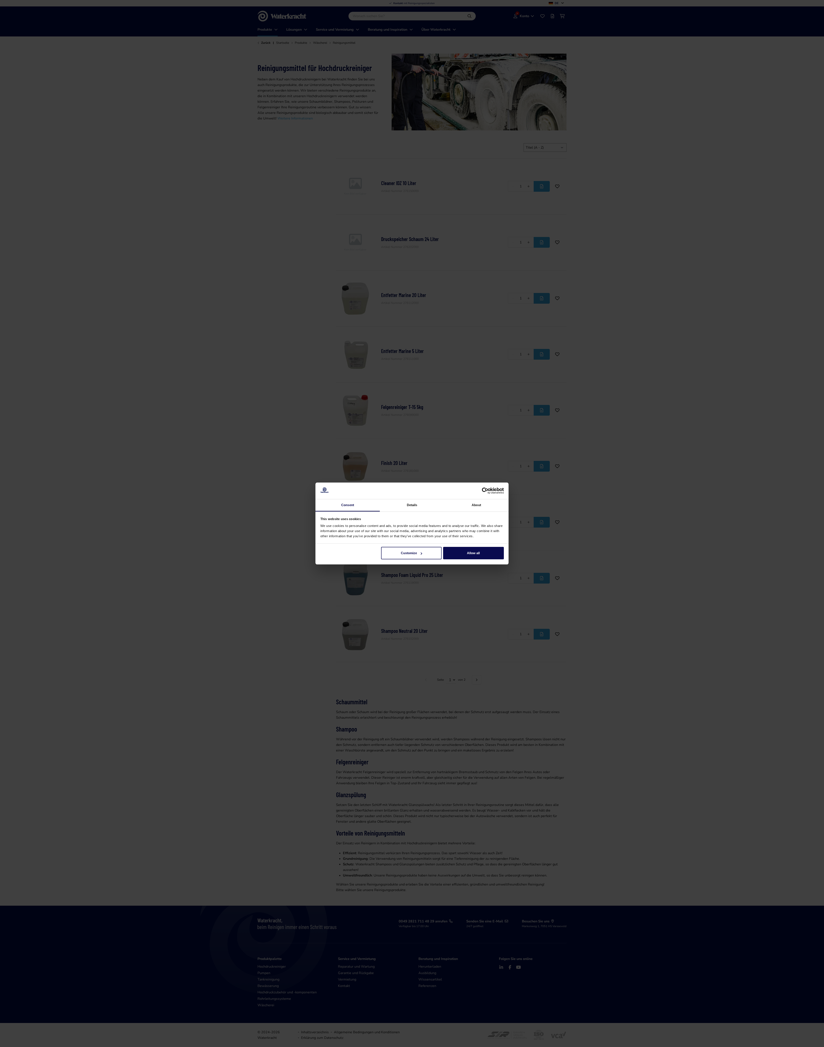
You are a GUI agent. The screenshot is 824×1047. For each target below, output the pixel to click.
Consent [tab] (347, 505)
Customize (409, 553)
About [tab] (476, 505)
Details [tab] (412, 505)
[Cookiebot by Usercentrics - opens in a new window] (485, 491)
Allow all (473, 553)
